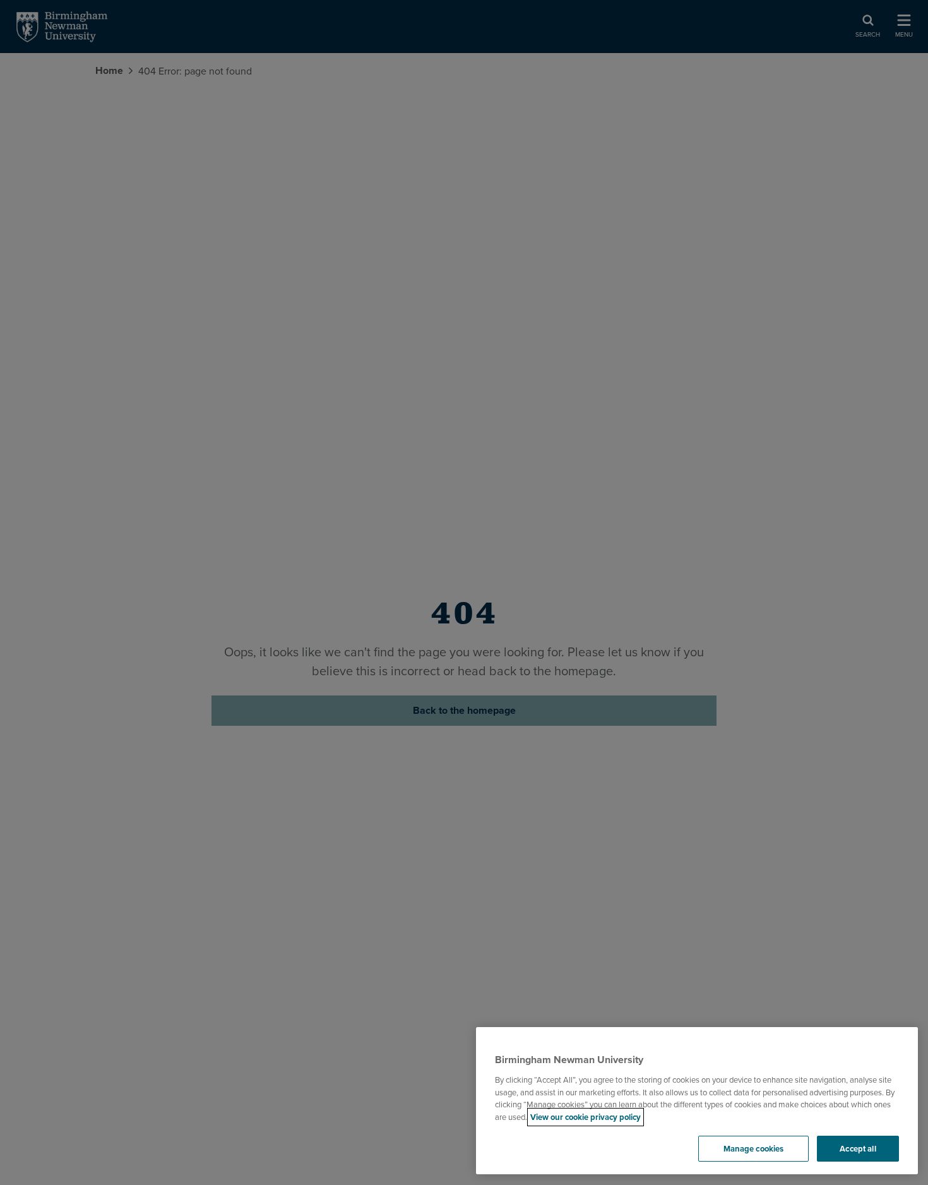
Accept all (858, 1149)
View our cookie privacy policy (585, 1117)
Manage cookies (753, 1149)
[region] (697, 1101)
